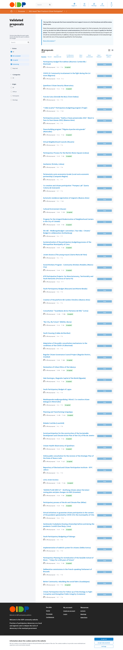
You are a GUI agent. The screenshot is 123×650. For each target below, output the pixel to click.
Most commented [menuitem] (89, 56)
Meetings (83, 614)
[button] (13, 48)
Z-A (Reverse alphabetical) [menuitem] (70, 56)
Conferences (50, 617)
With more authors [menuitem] (108, 56)
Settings (103, 646)
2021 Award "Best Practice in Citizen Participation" (46, 11)
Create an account (69, 611)
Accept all (104, 639)
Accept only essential (104, 643)
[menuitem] (20, 42)
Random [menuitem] (43, 57)
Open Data (83, 617)
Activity (82, 611)
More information (49, 41)
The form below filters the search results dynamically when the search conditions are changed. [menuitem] (19, 37)
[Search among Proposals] (28, 42)
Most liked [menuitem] (81, 56)
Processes (21, 11)
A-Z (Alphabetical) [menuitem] (57, 56)
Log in (65, 614)
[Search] (49, 4)
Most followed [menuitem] (99, 56)
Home (48, 611)
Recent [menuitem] (50, 57)
